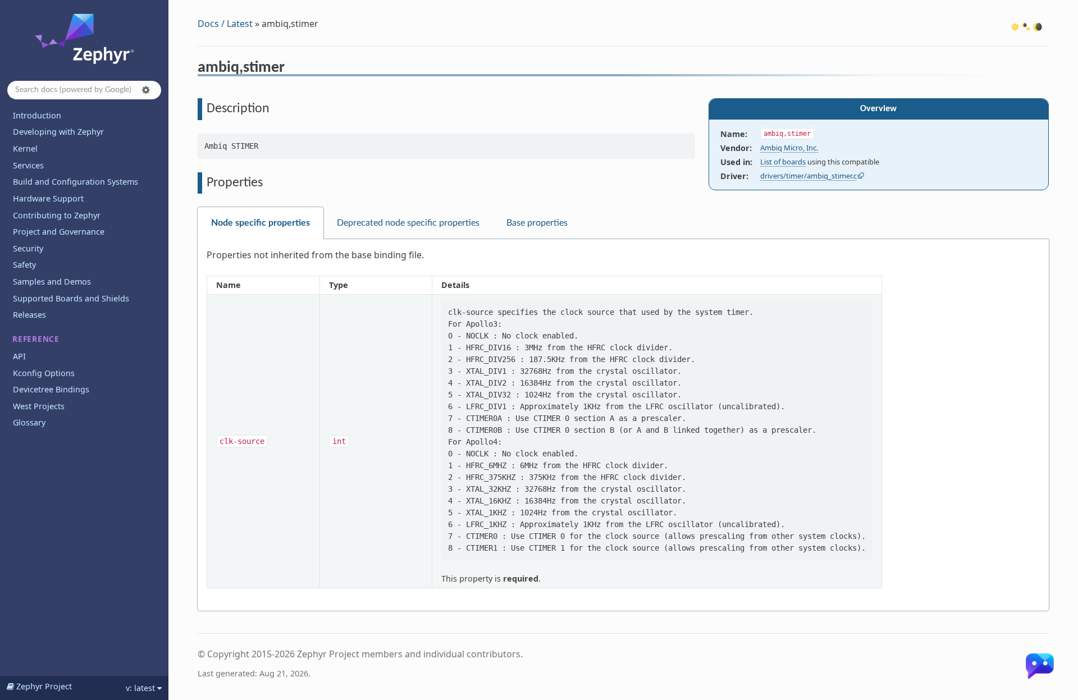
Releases (29, 314)
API (19, 356)
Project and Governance (58, 231)
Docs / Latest (225, 23)
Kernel (25, 148)
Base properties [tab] (537, 222)
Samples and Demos (52, 281)
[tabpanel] (623, 425)
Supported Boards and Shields (71, 298)
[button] (146, 90)
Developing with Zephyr (58, 131)
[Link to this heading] (292, 69)
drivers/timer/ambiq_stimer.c (808, 176)
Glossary (29, 422)
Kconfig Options (44, 373)
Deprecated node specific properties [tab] (408, 222)
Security (28, 248)
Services (28, 165)
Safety (24, 264)
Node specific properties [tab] (260, 222)
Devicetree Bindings (51, 389)
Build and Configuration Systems (75, 181)
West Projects (39, 406)
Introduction (37, 115)
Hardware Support (48, 198)
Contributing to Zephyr (57, 215)
